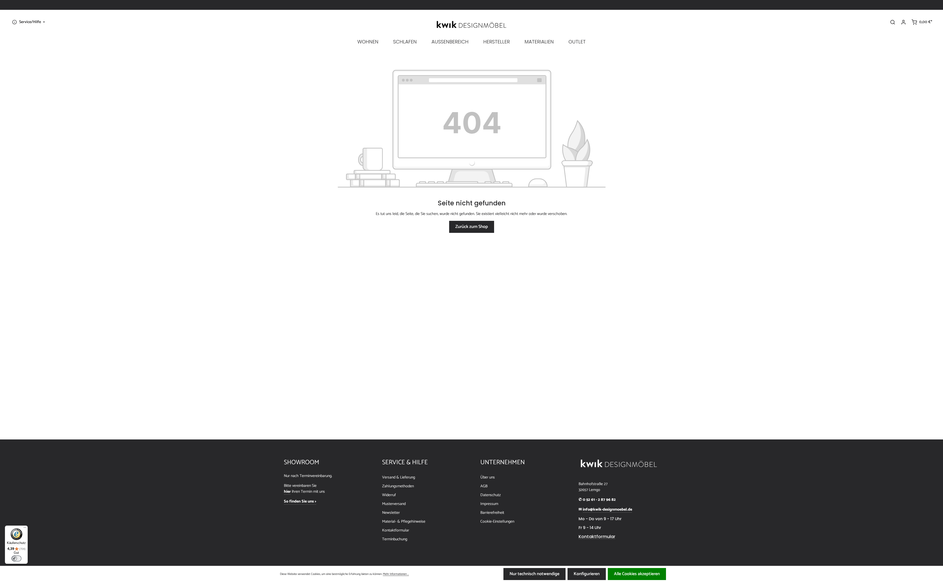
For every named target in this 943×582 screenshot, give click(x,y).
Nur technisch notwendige (534, 574)
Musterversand (394, 504)
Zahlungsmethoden (398, 486)
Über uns (487, 477)
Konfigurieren (587, 574)
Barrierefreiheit (492, 512)
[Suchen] (893, 22)
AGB (483, 486)
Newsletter (391, 512)
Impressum (489, 504)
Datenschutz (490, 495)
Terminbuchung (394, 539)
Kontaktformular (395, 530)
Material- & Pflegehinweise (403, 521)
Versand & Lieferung (398, 477)
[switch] (16, 558)
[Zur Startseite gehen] (471, 24)
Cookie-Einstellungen (497, 521)
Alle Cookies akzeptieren (637, 574)
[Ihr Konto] (903, 22)
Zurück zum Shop (471, 226)
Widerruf (389, 495)
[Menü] (25, 528)
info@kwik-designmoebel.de (607, 510)
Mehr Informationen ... (396, 574)
